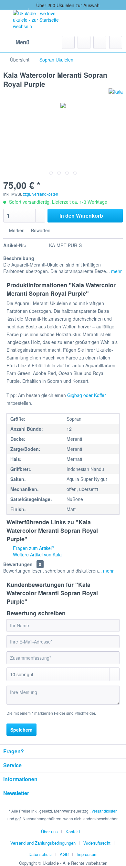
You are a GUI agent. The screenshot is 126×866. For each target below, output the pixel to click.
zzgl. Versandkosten (40, 194)
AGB (64, 854)
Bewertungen (18, 564)
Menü (22, 42)
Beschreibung (18, 258)
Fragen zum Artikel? (33, 548)
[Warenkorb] (115, 42)
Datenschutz (40, 854)
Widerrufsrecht (96, 843)
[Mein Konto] (99, 42)
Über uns (49, 831)
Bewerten (40, 230)
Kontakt (73, 831)
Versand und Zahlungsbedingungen (43, 843)
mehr (116, 271)
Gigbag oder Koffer (86, 395)
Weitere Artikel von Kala (37, 554)
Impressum (87, 854)
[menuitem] (16, 42)
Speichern (21, 729)
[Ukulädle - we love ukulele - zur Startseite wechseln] (41, 21)
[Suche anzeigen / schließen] (68, 42)
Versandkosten (104, 811)
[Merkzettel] (84, 42)
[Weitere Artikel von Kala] (116, 94)
